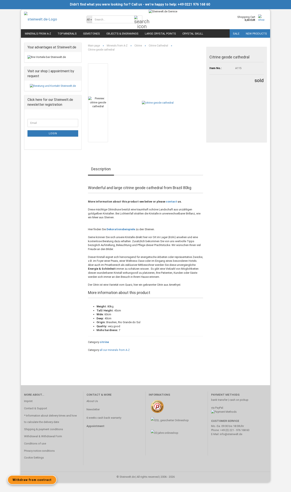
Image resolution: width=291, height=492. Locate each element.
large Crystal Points (160, 33)
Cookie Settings (34, 457)
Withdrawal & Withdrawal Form (43, 436)
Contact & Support (35, 408)
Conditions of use (35, 443)
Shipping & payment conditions (43, 429)
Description (101, 169)
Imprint (28, 401)
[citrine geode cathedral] (158, 102)
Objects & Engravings (122, 33)
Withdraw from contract (32, 480)
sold (259, 80)
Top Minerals (67, 33)
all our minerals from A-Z (115, 350)
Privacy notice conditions (39, 450)
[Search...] (138, 19)
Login (53, 133)
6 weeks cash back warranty (103, 417)
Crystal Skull (192, 33)
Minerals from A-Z (38, 33)
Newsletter (93, 409)
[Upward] (279, 486)
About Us (92, 401)
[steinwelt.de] (52, 19)
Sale (236, 33)
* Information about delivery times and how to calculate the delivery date (50, 419)
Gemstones (91, 33)
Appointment (95, 426)
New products (256, 33)
